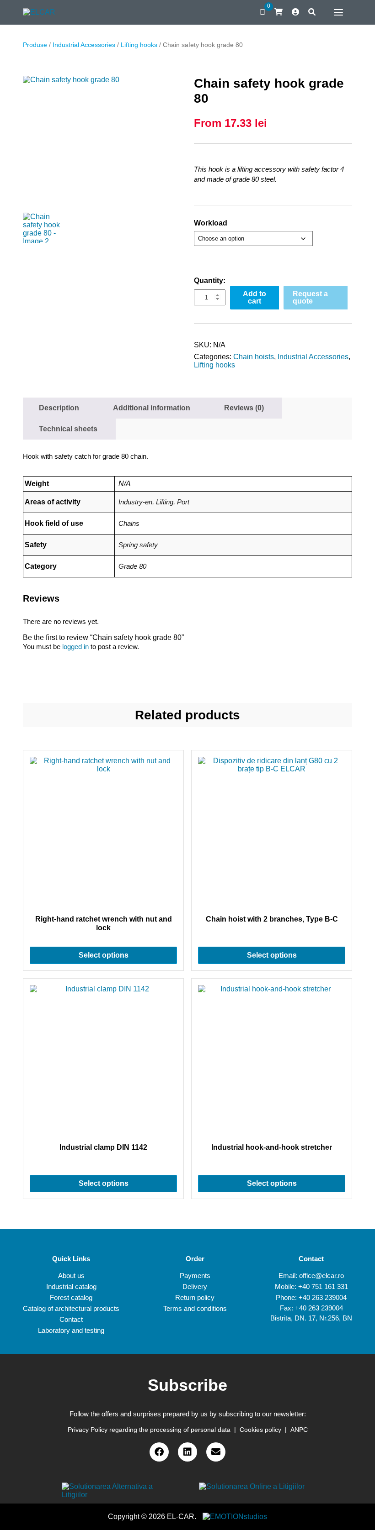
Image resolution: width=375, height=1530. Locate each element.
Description (59, 408)
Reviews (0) (244, 408)
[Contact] (215, 1452)
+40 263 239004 (323, 1297)
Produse (35, 44)
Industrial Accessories (84, 44)
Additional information (151, 408)
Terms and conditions (195, 1308)
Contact (71, 1319)
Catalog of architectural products (71, 1308)
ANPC (299, 1429)
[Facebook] (159, 1452)
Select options (104, 955)
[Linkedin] (187, 1452)
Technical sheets (68, 429)
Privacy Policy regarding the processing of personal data (149, 1429)
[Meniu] (336, 12)
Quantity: (209, 280)
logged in (75, 646)
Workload (210, 223)
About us (71, 1275)
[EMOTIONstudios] (235, 1516)
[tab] (59, 408)
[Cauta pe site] (312, 12)
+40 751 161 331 (323, 1286)
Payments (195, 1275)
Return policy (194, 1297)
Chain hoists (253, 357)
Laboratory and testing (71, 1330)
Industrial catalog (71, 1286)
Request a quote (310, 297)
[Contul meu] (295, 12)
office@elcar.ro (321, 1275)
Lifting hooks (139, 44)
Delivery (194, 1286)
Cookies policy (260, 1429)
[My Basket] (278, 12)
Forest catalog (71, 1297)
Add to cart (254, 297)
